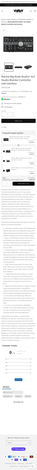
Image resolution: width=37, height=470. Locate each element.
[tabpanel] (18, 406)
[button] (31, 11)
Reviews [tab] (6, 387)
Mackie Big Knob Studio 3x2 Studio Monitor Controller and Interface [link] (21, 149)
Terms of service (13, 466)
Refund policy (21, 463)
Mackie (3, 22)
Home (3, 19)
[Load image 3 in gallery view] (28, 67)
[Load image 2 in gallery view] (18, 67)
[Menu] (2, 11)
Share (5, 127)
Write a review (18, 379)
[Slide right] (35, 68)
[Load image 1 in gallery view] (8, 67)
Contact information (24, 466)
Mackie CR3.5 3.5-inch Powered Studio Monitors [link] (22, 168)
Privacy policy (29, 463)
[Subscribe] (29, 443)
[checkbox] (28, 396)
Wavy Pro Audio (12, 463)
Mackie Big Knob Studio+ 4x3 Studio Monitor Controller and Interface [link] (20, 137)
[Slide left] (2, 68)
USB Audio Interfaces (25, 19)
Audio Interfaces (12, 19)
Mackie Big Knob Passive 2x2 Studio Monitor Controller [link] (21, 159)
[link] (6, 139)
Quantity (3, 111)
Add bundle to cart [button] (23, 183)
